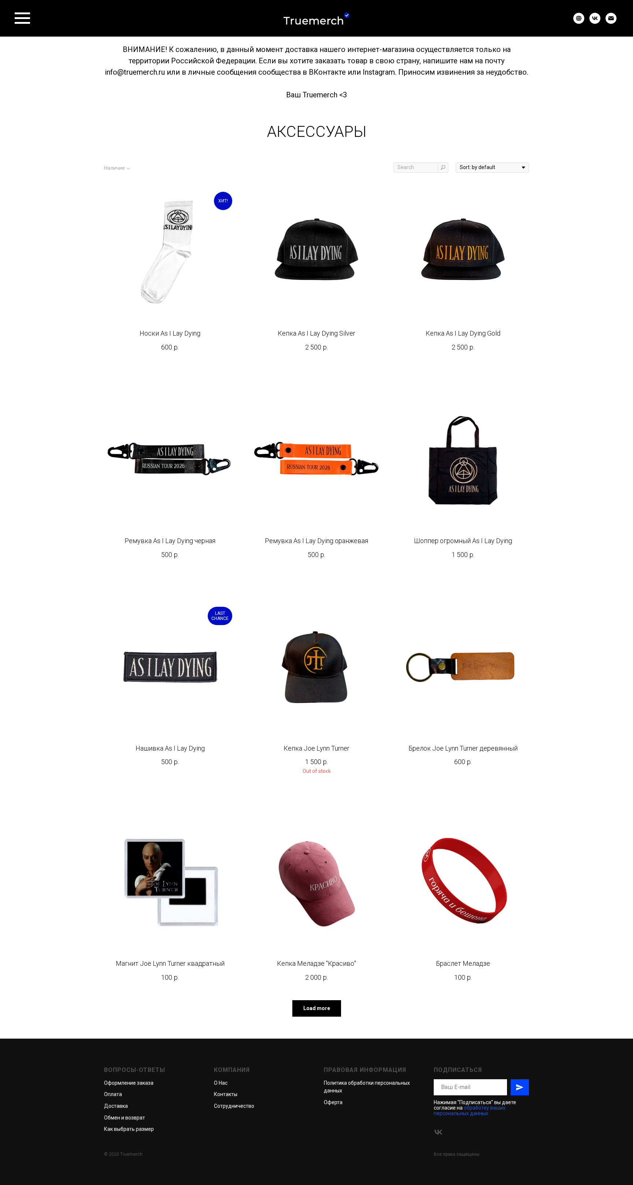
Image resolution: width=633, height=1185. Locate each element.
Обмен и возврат (124, 1118)
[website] (578, 22)
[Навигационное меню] (22, 18)
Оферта (333, 1102)
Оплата (113, 1094)
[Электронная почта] (611, 22)
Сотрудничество (234, 1106)
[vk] (594, 22)
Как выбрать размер (129, 1129)
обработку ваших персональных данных (470, 1110)
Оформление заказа (128, 1083)
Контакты (225, 1094)
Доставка (116, 1106)
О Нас (220, 1083)
